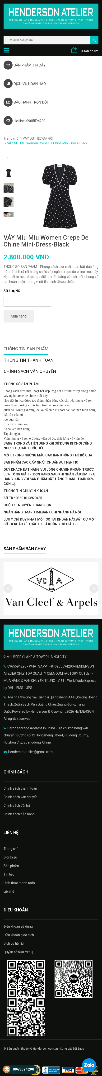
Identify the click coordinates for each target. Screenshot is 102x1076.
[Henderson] (51, 637)
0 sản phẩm (89, 51)
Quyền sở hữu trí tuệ (18, 952)
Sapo (81, 1048)
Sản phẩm (11, 866)
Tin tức (9, 874)
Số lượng (12, 291)
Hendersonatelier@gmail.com (30, 752)
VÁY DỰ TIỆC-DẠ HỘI (38, 138)
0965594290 (23, 1069)
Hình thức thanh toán (19, 883)
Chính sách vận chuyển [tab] (30, 371)
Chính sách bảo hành (19, 814)
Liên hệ (9, 891)
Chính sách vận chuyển (20, 797)
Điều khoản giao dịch (19, 935)
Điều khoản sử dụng (18, 926)
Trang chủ (11, 138)
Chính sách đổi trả (17, 805)
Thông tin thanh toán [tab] (29, 360)
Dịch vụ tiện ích (14, 943)
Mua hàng (19, 316)
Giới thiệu (10, 857)
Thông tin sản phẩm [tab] (26, 348)
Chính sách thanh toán (20, 788)
